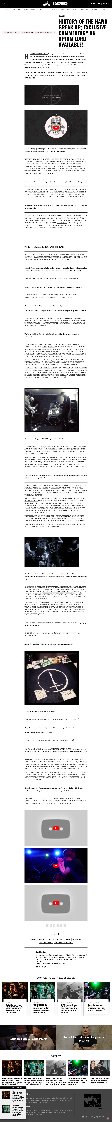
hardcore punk (77, 939)
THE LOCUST (80, 775)
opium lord (58, 942)
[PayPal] (106, 4)
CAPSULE (51, 347)
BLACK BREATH (58, 592)
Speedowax (57, 228)
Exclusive (61, 15)
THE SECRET (47, 592)
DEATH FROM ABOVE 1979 (64, 775)
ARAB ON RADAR (65, 764)
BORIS (44, 347)
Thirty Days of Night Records (70, 62)
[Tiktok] (101, 4)
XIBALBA (69, 592)
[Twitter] (94, 4)
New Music (17, 9)
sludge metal (68, 942)
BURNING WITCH (77, 488)
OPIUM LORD (46, 62)
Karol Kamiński (41, 952)
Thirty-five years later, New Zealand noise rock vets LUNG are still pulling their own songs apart (96, 1008)
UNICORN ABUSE (31, 501)
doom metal (42, 939)
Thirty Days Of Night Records (44, 334)
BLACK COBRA (44, 490)
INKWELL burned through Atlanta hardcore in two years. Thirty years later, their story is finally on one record (69, 1008)
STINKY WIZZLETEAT (63, 516)
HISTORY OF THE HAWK (39, 54)
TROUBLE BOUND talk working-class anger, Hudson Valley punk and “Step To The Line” (100, 1080)
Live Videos (84, 9)
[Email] (109, 4)
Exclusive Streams (56, 9)
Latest (7, 9)
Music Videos (72, 9)
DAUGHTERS (53, 764)
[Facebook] (92, 4)
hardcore (68, 939)
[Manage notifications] (107, 1118)
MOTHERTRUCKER (56, 503)
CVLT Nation (44, 644)
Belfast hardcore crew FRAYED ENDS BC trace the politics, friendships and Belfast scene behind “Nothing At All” (18, 1097)
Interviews (42, 9)
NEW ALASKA (62, 223)
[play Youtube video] (56, 127)
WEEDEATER (29, 490)
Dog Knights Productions (45, 259)
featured (59, 939)
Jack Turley (30, 287)
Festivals (103, 9)
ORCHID (77, 257)
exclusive (51, 939)
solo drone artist (43, 197)
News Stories (29, 9)
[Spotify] (104, 4)
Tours (94, 9)
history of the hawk (46, 942)
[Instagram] (96, 4)
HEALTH (50, 775)
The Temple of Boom (36, 449)
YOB (68, 488)
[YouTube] (99, 4)
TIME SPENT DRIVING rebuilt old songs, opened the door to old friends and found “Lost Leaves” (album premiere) (17, 1111)
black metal (33, 939)
